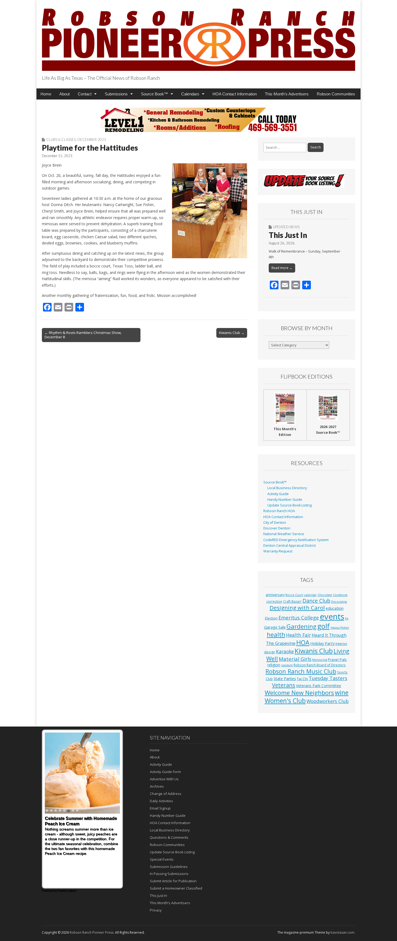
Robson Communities (336, 94)
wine (341, 692)
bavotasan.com (342, 932)
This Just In (288, 235)
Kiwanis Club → (231, 332)
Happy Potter (340, 627)
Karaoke (285, 651)
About (64, 94)
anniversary (275, 594)
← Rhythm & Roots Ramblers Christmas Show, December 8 (83, 334)
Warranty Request (277, 551)
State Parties (285, 678)
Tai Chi (302, 678)
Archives (157, 786)
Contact (85, 94)
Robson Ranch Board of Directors (320, 665)
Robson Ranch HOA (279, 511)
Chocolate (325, 595)
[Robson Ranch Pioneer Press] (198, 36)
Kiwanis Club (314, 650)
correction (274, 601)
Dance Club (316, 600)
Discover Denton (276, 528)
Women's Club (285, 700)
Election (271, 618)
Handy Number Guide (284, 499)
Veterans (283, 685)
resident (287, 665)
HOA (302, 642)
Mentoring (319, 660)
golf (323, 626)
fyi (346, 618)
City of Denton (274, 522)
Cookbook (340, 595)
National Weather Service (283, 534)
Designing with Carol (297, 607)
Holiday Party (322, 643)
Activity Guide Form (165, 771)
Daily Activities (161, 800)
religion (273, 664)
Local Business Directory (287, 488)
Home (46, 94)
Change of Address (165, 793)
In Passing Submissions (169, 873)
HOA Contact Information (235, 94)
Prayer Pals (337, 659)
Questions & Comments (169, 837)
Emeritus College (298, 617)
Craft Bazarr (292, 601)
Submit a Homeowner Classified (176, 888)
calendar (310, 595)
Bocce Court (294, 595)
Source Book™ (154, 94)
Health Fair (298, 635)
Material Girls (295, 658)
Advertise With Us (164, 779)
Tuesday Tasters (328, 678)
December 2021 (92, 139)
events (332, 616)
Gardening (302, 626)
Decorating (339, 602)
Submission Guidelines (169, 866)
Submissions (116, 94)
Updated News (286, 227)
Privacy (156, 910)
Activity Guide (278, 494)
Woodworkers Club (328, 701)
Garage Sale (275, 627)
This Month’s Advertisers (287, 94)
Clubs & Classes (61, 139)
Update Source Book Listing (289, 505)
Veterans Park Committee (318, 685)
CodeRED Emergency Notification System (296, 540)
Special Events (162, 859)
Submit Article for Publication (173, 881)
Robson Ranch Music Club (300, 671)
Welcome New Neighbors (299, 692)
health (276, 634)
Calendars (190, 94)
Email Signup (160, 808)
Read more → (281, 268)
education (335, 608)
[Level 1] (198, 120)
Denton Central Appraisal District (289, 545)
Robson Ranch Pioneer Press (91, 932)
